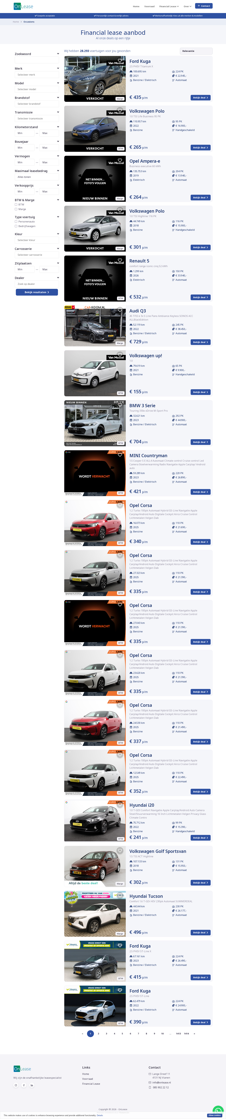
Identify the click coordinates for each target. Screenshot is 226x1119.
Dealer (19, 278)
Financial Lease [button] (168, 6)
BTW (21, 204)
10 (162, 1033)
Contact (205, 5)
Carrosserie (23, 249)
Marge (22, 209)
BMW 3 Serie (142, 405)
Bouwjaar (21, 142)
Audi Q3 (137, 311)
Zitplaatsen (23, 263)
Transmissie (24, 112)
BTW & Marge (24, 200)
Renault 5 (139, 261)
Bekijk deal (199, 97)
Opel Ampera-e (144, 161)
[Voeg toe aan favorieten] (120, 60)
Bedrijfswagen (26, 226)
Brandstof (22, 98)
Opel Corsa (140, 505)
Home (136, 6)
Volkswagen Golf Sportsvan (157, 851)
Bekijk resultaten (35, 292)
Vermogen (22, 156)
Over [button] (187, 6)
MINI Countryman (148, 455)
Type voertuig (25, 217)
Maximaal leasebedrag (31, 171)
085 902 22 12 (160, 1087)
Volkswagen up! (145, 355)
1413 (178, 1033)
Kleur (18, 234)
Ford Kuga (140, 61)
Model (19, 83)
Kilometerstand (26, 127)
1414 (186, 1033)
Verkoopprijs (24, 185)
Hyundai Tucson (146, 896)
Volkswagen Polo (147, 111)
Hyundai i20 (141, 805)
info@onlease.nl (161, 1082)
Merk (18, 68)
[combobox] (38, 74)
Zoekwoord (23, 54)
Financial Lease (91, 1083)
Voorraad (149, 6)
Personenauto (26, 221)
